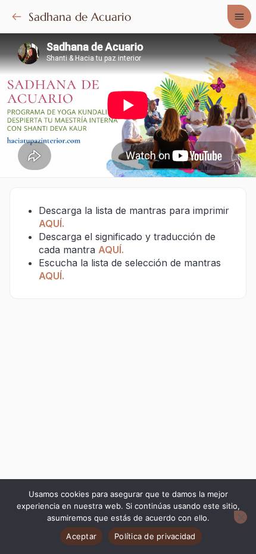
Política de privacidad (155, 536)
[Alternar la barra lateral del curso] (239, 17)
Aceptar (81, 536)
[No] (240, 517)
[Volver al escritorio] (16, 16)
